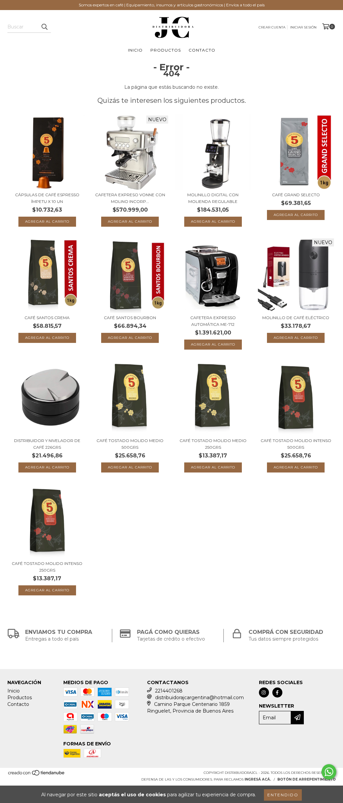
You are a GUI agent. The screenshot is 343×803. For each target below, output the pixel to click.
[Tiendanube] (36, 775)
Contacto (202, 50)
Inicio (135, 50)
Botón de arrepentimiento (306, 779)
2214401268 (169, 691)
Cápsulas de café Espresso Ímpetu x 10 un (47, 198)
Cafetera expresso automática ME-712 (213, 321)
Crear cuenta (272, 27)
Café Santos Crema (47, 317)
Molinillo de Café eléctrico (295, 317)
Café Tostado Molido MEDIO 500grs (129, 444)
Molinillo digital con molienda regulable (212, 198)
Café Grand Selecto (296, 194)
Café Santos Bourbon (130, 317)
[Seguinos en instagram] (264, 692)
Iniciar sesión (303, 27)
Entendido (282, 794)
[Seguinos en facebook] (277, 692)
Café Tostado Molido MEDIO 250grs (213, 444)
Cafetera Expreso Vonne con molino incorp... (130, 198)
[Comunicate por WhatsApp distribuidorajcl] (329, 772)
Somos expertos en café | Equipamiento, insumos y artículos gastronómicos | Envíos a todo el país (172, 4)
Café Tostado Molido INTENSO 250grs (47, 567)
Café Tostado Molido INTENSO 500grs (296, 444)
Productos (165, 50)
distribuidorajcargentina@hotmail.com (199, 698)
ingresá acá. (258, 779)
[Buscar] (44, 27)
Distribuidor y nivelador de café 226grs (47, 444)
